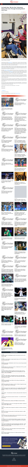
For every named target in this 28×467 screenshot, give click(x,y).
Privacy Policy (14, 459)
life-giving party (11, 71)
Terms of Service (14, 460)
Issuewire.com (10, 62)
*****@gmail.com (3, 90)
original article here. (18, 93)
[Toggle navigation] (1, 4)
